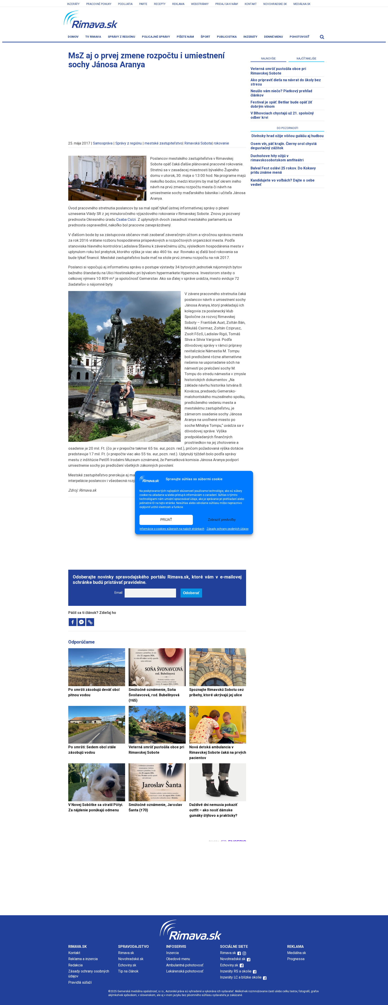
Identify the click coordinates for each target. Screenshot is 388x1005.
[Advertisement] (157, 102)
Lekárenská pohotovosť (185, 971)
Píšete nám (185, 36)
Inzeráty (73, 4)
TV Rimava (93, 36)
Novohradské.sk (130, 959)
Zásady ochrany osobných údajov (228, 528)
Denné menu (273, 36)
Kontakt (251, 4)
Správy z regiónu (121, 36)
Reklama (178, 4)
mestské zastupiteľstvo (163, 143)
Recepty (159, 4)
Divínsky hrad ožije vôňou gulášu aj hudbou (287, 136)
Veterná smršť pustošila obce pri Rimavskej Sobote (278, 71)
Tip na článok (128, 971)
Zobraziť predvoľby (222, 520)
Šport (205, 36)
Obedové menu (178, 959)
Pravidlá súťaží (80, 982)
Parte (143, 4)
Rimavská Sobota (198, 143)
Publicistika (227, 36)
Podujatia (125, 4)
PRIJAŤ (166, 520)
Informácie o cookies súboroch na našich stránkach (172, 528)
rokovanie (221, 143)
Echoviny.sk (127, 965)
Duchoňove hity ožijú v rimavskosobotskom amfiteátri (277, 158)
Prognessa (295, 959)
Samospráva (102, 143)
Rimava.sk (126, 953)
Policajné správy (156, 36)
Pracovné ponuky (98, 4)
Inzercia (172, 953)
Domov (73, 36)
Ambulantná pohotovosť (185, 965)
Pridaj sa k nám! (226, 4)
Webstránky (200, 4)
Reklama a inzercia (83, 959)
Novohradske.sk (275, 4)
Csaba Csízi (126, 219)
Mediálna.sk (301, 4)
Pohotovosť (299, 36)
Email (118, 593)
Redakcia (75, 965)
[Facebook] (73, 622)
